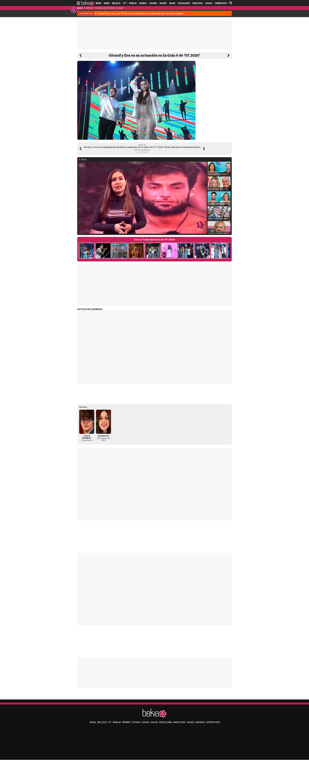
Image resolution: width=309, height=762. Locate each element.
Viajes (190, 722)
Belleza (102, 722)
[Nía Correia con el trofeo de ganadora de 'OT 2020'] (87, 251)
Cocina (136, 722)
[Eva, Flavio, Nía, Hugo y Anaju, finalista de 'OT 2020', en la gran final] (186, 251)
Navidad (200, 722)
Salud (154, 722)
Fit (109, 722)
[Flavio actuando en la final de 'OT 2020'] (136, 251)
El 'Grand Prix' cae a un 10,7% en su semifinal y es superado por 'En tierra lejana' (131, 13)
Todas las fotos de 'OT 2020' (109, 8)
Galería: (154, 239)
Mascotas (179, 722)
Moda (93, 722)
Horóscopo (213, 722)
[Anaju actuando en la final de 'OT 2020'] (169, 251)
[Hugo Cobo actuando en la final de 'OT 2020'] (103, 251)
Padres (126, 722)
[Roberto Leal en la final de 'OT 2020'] (202, 251)
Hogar (145, 722)
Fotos (89, 8)
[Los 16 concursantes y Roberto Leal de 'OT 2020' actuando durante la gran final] (120, 251)
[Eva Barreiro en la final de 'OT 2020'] (153, 251)
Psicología (165, 722)
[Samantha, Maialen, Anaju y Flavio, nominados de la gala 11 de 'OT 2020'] (219, 251)
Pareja (117, 722)
